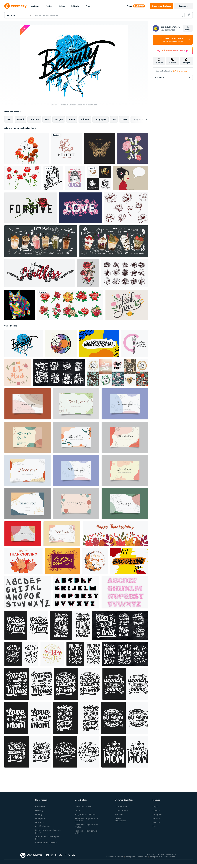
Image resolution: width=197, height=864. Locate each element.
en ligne (59, 119)
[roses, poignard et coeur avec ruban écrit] (88, 273)
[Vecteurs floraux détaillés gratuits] (126, 207)
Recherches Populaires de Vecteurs (86, 819)
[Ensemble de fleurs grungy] (124, 273)
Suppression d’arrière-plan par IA (47, 837)
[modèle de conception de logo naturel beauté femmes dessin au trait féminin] (66, 148)
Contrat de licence (83, 806)
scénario (85, 119)
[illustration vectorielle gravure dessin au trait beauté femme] (53, 178)
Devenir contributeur (120, 819)
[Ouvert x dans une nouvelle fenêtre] (69, 855)
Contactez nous (122, 810)
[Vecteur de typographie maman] (132, 148)
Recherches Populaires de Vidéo (86, 832)
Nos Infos (119, 814)
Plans (129, 6)
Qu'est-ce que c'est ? (180, 71)
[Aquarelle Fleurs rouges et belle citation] (26, 148)
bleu (47, 119)
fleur (8, 119)
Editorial (75, 6)
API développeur (42, 826)
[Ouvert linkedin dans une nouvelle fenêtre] (56, 855)
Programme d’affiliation (85, 814)
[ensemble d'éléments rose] (70, 305)
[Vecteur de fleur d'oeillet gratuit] (22, 178)
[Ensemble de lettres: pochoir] (125, 592)
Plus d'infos (159, 77)
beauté (20, 119)
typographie (100, 119)
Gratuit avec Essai (172, 40)
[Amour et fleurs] (80, 207)
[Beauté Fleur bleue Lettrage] (23, 343)
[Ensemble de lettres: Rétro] (76, 592)
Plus (88, 6)
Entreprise (40, 818)
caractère (34, 119)
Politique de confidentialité (136, 856)
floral (124, 119)
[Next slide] (144, 119)
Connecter (183, 6)
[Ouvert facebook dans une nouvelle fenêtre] (47, 855)
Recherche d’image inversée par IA (48, 831)
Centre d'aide (121, 806)
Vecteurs (35, 6)
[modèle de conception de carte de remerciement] (27, 403)
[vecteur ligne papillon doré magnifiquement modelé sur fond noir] (99, 148)
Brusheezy (40, 806)
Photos (48, 6)
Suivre (187, 30)
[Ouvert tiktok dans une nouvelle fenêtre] (65, 855)
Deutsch (156, 818)
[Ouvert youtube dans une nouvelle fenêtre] (73, 855)
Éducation (39, 822)
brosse (72, 119)
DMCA (77, 810)
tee (113, 119)
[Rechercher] (181, 15)
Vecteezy (39, 810)
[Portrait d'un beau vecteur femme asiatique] (130, 178)
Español (156, 810)
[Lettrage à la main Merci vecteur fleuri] (126, 305)
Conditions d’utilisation (114, 856)
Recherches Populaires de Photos (86, 825)
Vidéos (62, 6)
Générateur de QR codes (46, 842)
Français (156, 822)
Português (157, 814)
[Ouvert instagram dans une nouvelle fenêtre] (52, 855)
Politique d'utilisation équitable (162, 856)
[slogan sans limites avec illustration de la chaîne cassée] (39, 273)
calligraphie (138, 119)
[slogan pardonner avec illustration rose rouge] (30, 207)
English (155, 806)
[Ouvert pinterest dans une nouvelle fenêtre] (60, 855)
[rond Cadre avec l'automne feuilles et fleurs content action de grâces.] (95, 561)
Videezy (38, 814)
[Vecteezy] (15, 6)
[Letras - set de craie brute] (27, 592)
